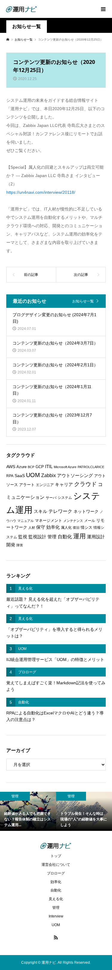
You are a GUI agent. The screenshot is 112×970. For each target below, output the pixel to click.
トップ (55, 856)
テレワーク (60, 511)
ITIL (49, 466)
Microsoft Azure (65, 467)
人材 (31, 527)
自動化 (65, 536)
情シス (86, 527)
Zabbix (48, 475)
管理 (51, 536)
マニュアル (25, 520)
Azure (21, 467)
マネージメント (48, 520)
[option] (28, 811)
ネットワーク (86, 511)
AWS (10, 467)
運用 (79, 536)
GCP (40, 467)
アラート (27, 484)
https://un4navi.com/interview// (40, 192)
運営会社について (56, 865)
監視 (22, 536)
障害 (19, 545)
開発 (10, 544)
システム (65, 498)
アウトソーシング (75, 475)
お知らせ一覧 (83, 301)
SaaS (20, 476)
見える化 (56, 899)
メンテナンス (73, 520)
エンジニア (45, 485)
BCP (31, 467)
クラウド (85, 484)
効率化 (53, 527)
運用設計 (96, 536)
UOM (33, 475)
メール (89, 521)
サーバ (51, 498)
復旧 (76, 527)
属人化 (66, 527)
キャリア (64, 484)
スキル (40, 511)
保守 (40, 527)
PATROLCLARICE (91, 467)
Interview (56, 916)
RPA (9, 476)
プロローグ (56, 873)
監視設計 (37, 536)
